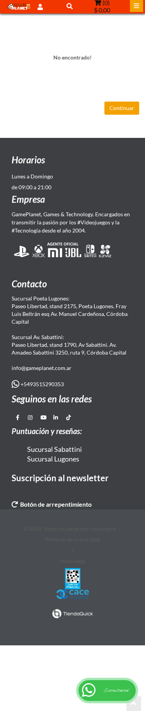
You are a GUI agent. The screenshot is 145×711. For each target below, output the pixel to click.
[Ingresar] (40, 6)
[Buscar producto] (70, 6)
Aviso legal (72, 561)
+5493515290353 (41, 384)
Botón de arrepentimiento (55, 504)
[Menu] (136, 6)
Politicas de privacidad (72, 539)
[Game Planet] (19, 7)
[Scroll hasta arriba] (133, 703)
